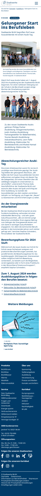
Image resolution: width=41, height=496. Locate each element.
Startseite (12, 9)
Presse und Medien (29, 380)
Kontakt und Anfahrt (30, 383)
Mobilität (4, 380)
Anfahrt (25, 401)
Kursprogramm (28, 393)
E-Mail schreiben (7, 435)
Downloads (5, 406)
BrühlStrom (6, 369)
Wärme (4, 377)
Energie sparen (7, 408)
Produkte (5, 365)
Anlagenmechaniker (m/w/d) (15, 284)
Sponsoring (26, 369)
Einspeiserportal (7, 417)
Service (4, 389)
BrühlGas (5, 372)
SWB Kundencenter (9, 398)
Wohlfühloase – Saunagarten (28, 397)
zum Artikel (9, 349)
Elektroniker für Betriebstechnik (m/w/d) (20, 287)
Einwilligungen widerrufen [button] (11, 485)
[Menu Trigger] (36, 3)
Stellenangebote (28, 372)
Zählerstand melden (9, 414)
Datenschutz (16, 476)
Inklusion (25, 403)
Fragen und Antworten (5, 402)
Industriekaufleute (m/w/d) (14, 294)
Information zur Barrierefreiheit (14, 478)
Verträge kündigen (8, 419)
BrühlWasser (6, 375)
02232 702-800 (10, 433)
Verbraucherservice (9, 411)
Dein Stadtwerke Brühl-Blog (8, 394)
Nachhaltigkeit (27, 406)
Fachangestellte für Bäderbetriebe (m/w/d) (21, 291)
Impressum (33, 478)
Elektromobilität (7, 383)
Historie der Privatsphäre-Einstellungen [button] (17, 483)
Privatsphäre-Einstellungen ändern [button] (15, 480)
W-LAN (24, 409)
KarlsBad (26, 389)
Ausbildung (20, 9)
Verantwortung (28, 377)
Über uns (26, 365)
